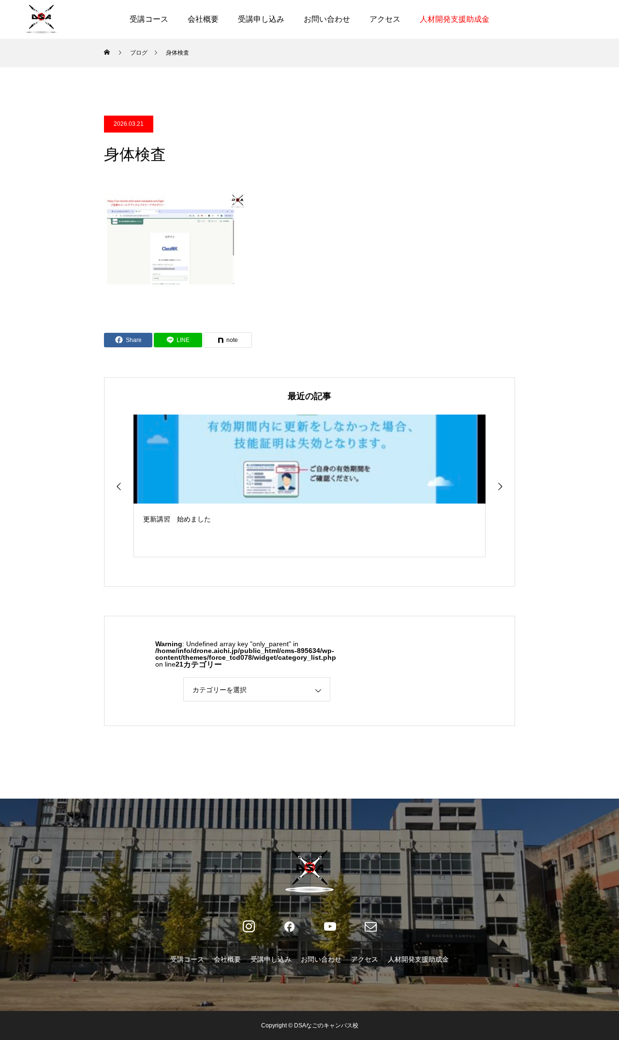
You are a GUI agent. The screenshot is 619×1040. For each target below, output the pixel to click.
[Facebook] (289, 927)
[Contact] (370, 927)
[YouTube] (329, 927)
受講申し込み (261, 19)
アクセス (384, 19)
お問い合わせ (327, 19)
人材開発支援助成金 (454, 19)
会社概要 (203, 19)
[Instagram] (248, 927)
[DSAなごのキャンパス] (41, 19)
